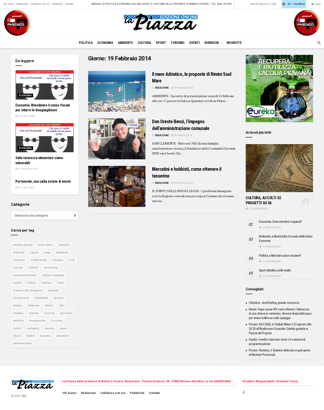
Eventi (194, 43)
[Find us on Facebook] (243, 392)
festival (47, 282)
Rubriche (212, 43)
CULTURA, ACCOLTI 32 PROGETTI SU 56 (263, 200)
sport (63, 328)
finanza (53, 290)
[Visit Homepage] (162, 22)
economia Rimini (25, 275)
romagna (33, 328)
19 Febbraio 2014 (183, 87)
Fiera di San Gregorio (28, 290)
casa (47, 252)
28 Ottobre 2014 (182, 135)
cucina (18, 267)
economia (51, 267)
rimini (17, 328)
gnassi (17, 305)
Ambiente (125, 43)
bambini (64, 244)
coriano (57, 260)
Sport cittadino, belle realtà (275, 270)
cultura (33, 267)
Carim (34, 252)
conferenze (39, 260)
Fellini (31, 282)
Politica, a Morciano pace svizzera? (280, 255)
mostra (34, 313)
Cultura (144, 43)
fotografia (41, 298)
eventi (17, 282)
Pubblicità (57, 4)
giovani (59, 298)
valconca (63, 335)
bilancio (18, 252)
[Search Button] (319, 42)
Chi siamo (8, 4)
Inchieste (234, 43)
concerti (19, 260)
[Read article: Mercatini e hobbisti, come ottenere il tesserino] (116, 186)
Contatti (69, 4)
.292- (24, 395)
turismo (45, 335)
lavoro (49, 305)
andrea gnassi (23, 244)
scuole (49, 328)
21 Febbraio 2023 (27, 168)
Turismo (177, 43)
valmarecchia (22, 343)
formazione (21, 298)
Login (317, 4)
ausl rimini (45, 244)
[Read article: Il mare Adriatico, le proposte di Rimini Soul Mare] (116, 91)
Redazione (22, 4)
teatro (31, 335)
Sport (161, 43)
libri (62, 305)
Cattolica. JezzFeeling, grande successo (274, 302)
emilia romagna (53, 275)
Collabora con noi (40, 4)
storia (17, 335)
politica (18, 320)
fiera (60, 282)
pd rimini (66, 313)
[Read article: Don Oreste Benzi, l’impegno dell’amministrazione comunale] (116, 138)
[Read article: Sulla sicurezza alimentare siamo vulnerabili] (44, 137)
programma (37, 320)
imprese (33, 305)
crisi (72, 260)
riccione (57, 320)
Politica (86, 43)
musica (49, 313)
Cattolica (62, 252)
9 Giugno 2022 (26, 116)
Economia (105, 43)
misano (18, 313)
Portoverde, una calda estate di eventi (43, 181)
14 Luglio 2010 (26, 187)
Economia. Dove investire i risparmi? (280, 221)
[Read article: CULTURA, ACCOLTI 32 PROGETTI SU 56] (279, 168)
